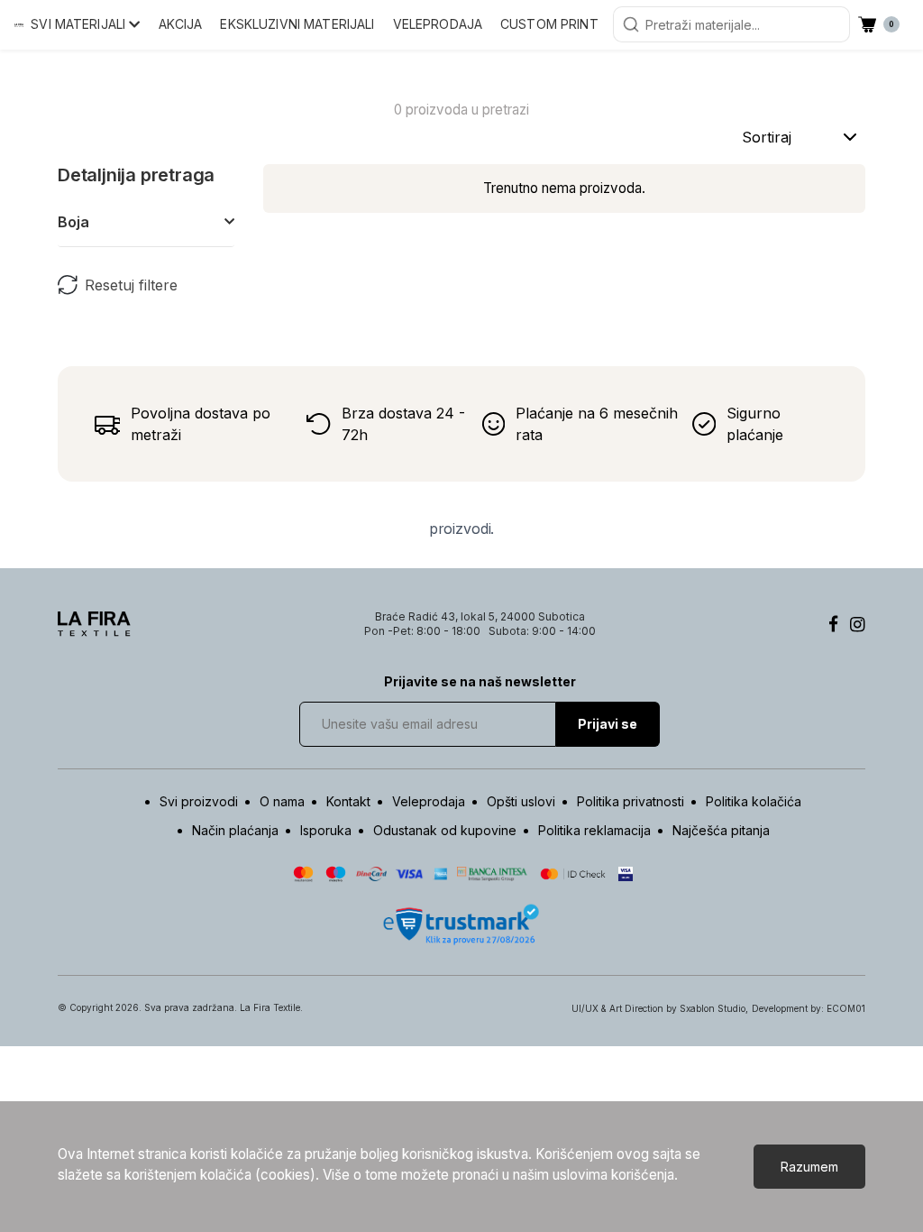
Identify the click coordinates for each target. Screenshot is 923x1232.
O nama (282, 801)
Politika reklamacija (594, 830)
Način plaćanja (235, 830)
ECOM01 (846, 1008)
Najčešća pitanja (721, 830)
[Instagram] (857, 624)
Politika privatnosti (630, 801)
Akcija (181, 24)
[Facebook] (833, 624)
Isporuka (326, 830)
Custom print (549, 24)
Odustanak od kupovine (444, 830)
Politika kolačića (753, 801)
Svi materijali (80, 24)
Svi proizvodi (199, 801)
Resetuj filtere (131, 285)
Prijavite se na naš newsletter (480, 681)
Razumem (809, 1166)
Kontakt (348, 801)
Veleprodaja (438, 24)
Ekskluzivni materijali (297, 24)
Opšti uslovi (521, 801)
